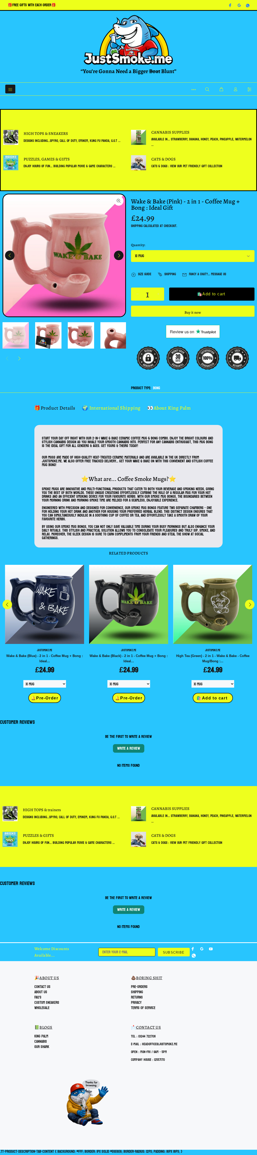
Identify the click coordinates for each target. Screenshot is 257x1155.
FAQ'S (37, 997)
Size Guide (144, 274)
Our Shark (41, 1047)
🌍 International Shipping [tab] (111, 408)
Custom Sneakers (46, 1002)
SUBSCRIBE (174, 952)
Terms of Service (143, 1008)
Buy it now (192, 312)
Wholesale (41, 1008)
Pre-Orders (139, 986)
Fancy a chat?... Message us (207, 274)
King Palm (41, 1036)
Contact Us (42, 986)
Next (118, 255)
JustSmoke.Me (44, 650)
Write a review (128, 748)
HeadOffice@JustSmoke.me (159, 1044)
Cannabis (40, 1041)
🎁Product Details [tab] (54, 408)
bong (156, 388)
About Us (40, 992)
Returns (137, 997)
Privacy (136, 1002)
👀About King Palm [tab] (169, 408)
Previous (10, 255)
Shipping (137, 226)
